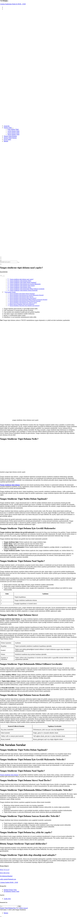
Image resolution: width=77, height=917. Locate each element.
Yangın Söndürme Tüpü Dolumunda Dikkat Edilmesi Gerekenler (27, 288)
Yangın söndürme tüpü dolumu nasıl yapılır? (22, 279)
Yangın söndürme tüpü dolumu (9, 775)
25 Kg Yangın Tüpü (13, 132)
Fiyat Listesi (7, 139)
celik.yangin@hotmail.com (8, 879)
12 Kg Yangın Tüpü (13, 131)
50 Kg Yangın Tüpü (13, 134)
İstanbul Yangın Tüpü (10, 889)
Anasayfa (6, 126)
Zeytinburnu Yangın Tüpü (11, 891)
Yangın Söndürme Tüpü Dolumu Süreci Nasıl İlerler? (23, 298)
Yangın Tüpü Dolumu (10, 136)
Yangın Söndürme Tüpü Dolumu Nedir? (20, 281)
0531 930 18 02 (4, 873)
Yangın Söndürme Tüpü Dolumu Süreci (20, 287)
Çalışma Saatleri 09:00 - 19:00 (9, 882)
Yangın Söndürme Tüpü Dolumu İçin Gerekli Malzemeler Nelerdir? (27, 295)
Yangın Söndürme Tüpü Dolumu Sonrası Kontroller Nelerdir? (25, 301)
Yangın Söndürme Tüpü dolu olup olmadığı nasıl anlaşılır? (25, 305)
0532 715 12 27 (4, 869)
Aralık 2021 (7, 898)
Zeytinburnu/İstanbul (6, 876)
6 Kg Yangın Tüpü (13, 129)
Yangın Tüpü (8, 127)
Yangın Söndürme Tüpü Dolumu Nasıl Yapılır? (22, 285)
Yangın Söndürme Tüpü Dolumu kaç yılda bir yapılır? (23, 302)
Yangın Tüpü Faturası (10, 138)
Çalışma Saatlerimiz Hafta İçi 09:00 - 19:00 (13, 4)
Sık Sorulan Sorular (10, 292)
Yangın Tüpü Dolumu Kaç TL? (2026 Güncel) (14, 908)
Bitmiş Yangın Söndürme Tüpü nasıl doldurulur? (22, 304)
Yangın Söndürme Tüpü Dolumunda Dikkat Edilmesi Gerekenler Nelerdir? (28, 299)
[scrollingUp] (1, 916)
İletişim (6, 141)
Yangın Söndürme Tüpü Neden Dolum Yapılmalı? (23, 282)
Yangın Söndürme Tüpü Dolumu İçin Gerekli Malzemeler (25, 284)
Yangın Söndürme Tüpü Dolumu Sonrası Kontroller (24, 290)
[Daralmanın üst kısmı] (1, 260)
